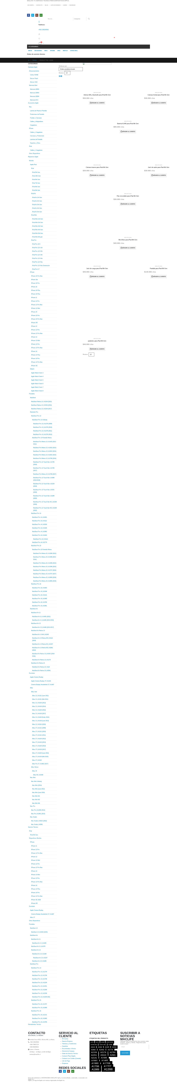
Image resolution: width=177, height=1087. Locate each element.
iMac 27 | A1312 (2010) (39, 731)
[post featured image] (97, 77)
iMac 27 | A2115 (37, 760)
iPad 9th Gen (36, 190)
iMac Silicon (34, 767)
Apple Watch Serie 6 (37, 383)
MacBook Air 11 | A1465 (39, 943)
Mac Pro (32, 806)
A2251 (94, 1055)
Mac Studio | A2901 (37, 824)
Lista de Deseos (56, 5)
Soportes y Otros (35, 143)
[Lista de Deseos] (39, 38)
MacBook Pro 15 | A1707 (39, 1004)
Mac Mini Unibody (36, 781)
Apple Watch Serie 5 (37, 380)
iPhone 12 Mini (35, 308)
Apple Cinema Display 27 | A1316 (41, 681)
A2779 (110, 1050)
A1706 (95, 1066)
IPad (30, 831)
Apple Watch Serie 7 (37, 387)
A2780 (113, 1052)
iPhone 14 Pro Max (37, 362)
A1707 (107, 1066)
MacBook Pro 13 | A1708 (39, 979)
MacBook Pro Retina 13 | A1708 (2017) (44, 474)
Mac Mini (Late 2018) (38, 792)
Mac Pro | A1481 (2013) (38, 813)
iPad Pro (33, 240)
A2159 (94, 1052)
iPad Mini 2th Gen (37, 222)
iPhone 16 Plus (35, 290)
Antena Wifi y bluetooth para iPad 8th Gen (97, 95)
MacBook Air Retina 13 (38, 630)
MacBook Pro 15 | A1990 (39, 1007)
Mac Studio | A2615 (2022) (39, 821)
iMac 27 (32, 917)
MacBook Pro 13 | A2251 (39, 986)
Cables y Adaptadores (36, 121)
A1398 (108, 1069)
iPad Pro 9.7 (36, 269)
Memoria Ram (33, 85)
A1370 (97, 1042)
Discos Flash (34, 78)
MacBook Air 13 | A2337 (40, 958)
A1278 (92, 1042)
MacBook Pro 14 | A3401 (39, 517)
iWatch (65, 50)
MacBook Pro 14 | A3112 (39, 521)
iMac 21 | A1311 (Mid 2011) (40, 699)
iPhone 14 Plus (35, 355)
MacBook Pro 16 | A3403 (39, 588)
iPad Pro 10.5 (36, 244)
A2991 (94, 1060)
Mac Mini (33, 777)
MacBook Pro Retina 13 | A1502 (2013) (44, 447)
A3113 (103, 1055)
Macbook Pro (34, 412)
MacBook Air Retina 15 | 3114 (41, 667)
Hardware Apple (32, 67)
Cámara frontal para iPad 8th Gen (159, 95)
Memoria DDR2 (34, 89)
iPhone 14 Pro (35, 358)
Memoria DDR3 (34, 93)
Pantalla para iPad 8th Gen (158, 268)
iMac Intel (34, 691)
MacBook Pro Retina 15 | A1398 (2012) (44, 553)
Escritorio (32, 673)
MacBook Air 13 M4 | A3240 (40, 634)
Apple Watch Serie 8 (37, 391)
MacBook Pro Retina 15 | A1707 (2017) (44, 574)
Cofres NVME (34, 75)
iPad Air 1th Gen (37, 197)
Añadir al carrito (98, 103)
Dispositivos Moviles (35, 838)
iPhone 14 (34, 351)
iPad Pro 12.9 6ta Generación (41, 265)
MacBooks (38, 50)
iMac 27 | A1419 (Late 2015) (40, 753)
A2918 (114, 1047)
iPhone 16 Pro (35, 283)
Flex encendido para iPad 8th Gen (128, 196)
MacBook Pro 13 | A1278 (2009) (42, 423)
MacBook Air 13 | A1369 (39, 954)
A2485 (104, 1058)
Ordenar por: (63, 66)
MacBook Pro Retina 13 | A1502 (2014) (44, 451)
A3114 (93, 1047)
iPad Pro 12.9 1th (37, 247)
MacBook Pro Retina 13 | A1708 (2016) (44, 458)
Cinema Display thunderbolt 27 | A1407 (42, 684)
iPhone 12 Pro (35, 330)
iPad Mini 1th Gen (37, 219)
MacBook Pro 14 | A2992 (39, 531)
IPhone (32, 842)
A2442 (101, 1050)
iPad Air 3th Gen (37, 204)
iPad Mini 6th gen (37, 237)
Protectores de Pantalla (37, 114)
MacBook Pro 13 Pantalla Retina (42, 437)
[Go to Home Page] (28, 60)
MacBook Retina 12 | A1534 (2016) (41, 405)
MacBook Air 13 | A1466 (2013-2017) (43, 627)
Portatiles (32, 394)
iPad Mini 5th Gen (37, 233)
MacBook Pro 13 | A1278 (39, 972)
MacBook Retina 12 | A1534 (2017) (41, 408)
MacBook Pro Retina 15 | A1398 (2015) (44, 566)
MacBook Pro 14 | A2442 (39, 535)
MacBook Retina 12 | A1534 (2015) (41, 401)
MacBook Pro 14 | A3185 (39, 528)
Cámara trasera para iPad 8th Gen (97, 167)
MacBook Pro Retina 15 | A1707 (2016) (44, 570)
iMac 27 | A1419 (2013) (39, 742)
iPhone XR (34, 322)
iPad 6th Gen (36, 179)
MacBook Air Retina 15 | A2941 (41, 670)
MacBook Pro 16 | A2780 (39, 602)
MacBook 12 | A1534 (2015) (39, 932)
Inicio (30, 50)
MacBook (33, 397)
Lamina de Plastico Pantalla (38, 110)
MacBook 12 (34, 928)
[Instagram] (36, 15)
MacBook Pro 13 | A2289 (39, 989)
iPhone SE (34, 365)
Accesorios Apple (33, 103)
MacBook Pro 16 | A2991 (39, 606)
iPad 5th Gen (36, 172)
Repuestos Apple (33, 156)
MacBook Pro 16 (36, 584)
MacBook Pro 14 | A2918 (39, 524)
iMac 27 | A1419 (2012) (39, 738)
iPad (58, 50)
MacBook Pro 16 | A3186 (39, 591)
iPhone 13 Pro (35, 344)
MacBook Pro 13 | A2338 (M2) (41, 997)
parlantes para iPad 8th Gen (97, 341)
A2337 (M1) (102, 1044)
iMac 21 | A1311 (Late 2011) (40, 695)
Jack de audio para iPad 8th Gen (158, 167)
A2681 (113, 1055)
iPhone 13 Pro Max (37, 347)
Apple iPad (33, 164)
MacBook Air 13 (36, 623)
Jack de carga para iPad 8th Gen (97, 268)
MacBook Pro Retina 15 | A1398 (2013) (44, 563)
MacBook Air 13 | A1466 (39, 961)
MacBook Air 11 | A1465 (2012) (41, 616)
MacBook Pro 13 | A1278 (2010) (42, 427)
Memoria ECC (34, 100)
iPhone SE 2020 (36, 900)
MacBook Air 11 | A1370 (38, 946)
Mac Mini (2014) (37, 785)
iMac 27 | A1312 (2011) (39, 735)
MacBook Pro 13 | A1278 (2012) (42, 434)
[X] (32, 15)
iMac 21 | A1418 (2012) (39, 703)
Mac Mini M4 (36, 803)
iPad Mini (34, 215)
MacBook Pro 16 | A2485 (39, 598)
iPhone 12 (34, 326)
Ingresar (72, 5)
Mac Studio (33, 817)
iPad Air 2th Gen (37, 201)
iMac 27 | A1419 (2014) (39, 746)
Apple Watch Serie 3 (37, 373)
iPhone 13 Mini (35, 340)
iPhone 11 (34, 297)
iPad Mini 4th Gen (37, 229)
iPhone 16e (34, 279)
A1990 (94, 1063)
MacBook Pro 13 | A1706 (39, 975)
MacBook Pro (34, 964)
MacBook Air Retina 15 (38, 663)
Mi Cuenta (31, 5)
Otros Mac (74, 50)
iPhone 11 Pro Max (36, 304)
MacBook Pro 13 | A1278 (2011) (42, 431)
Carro (65, 5)
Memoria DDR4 (34, 96)
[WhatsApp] (41, 15)
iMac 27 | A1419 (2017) (39, 749)
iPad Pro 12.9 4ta (37, 258)
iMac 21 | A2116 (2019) (39, 724)
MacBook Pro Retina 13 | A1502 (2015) (44, 455)
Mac (30, 107)
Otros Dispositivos (34, 153)
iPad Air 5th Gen (37, 212)
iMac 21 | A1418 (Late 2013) (40, 720)
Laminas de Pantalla (36, 139)
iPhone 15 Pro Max (37, 319)
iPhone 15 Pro (35, 315)
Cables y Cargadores (36, 132)
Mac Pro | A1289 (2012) (38, 810)
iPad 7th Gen (36, 183)
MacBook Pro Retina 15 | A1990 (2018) (44, 577)
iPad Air (33, 193)
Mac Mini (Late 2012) (38, 789)
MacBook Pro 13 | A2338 (39, 993)
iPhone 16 (34, 287)
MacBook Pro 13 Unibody (39, 420)
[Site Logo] (32, 25)
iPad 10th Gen (36, 176)
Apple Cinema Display (36, 677)
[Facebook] (28, 15)
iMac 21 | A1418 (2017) (39, 713)
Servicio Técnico (33, 827)
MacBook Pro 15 (36, 545)
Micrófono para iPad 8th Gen (128, 240)
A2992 (93, 1050)
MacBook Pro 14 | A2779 (39, 542)
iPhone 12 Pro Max (37, 333)
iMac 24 (34, 771)
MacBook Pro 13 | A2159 (39, 982)
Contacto (39, 5)
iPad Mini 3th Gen (37, 226)
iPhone (52, 50)
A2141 (94, 1058)
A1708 (106, 1063)
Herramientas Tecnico (34, 1024)
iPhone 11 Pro (35, 301)
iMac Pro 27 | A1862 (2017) (40, 764)
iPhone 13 (34, 337)
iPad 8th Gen (97, 92)
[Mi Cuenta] (39, 34)
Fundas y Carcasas (36, 118)
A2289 (102, 1042)
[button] (60, 76)
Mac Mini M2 (36, 799)
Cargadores (33, 125)
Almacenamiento (34, 71)
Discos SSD (33, 82)
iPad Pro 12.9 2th (37, 251)
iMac (46, 50)
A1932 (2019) (109, 1042)
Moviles (31, 160)
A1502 (100, 1047)
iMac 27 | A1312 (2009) (39, 728)
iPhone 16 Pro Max (37, 276)
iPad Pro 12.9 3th (37, 255)
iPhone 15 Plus (35, 294)
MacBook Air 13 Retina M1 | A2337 (42, 644)
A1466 (110, 1044)
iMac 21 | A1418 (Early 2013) (40, 717)
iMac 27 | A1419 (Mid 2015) (40, 756)
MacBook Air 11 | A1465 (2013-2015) (43, 620)
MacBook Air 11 (35, 612)
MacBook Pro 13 (36, 416)
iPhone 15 (34, 312)
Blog (46, 5)
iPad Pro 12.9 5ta (37, 262)
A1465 (105, 1060)
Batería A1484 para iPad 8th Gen (127, 123)
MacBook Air (34, 608)
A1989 (95, 1069)
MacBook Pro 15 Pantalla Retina (42, 549)
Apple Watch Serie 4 (37, 376)
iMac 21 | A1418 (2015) (39, 710)
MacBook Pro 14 (36, 513)
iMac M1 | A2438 (38, 775)
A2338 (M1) (94, 1044)
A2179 (103, 1052)
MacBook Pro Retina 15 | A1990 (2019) (44, 581)
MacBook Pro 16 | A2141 (39, 595)
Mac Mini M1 (36, 796)
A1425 (107, 1047)
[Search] (89, 19)
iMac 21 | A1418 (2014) (39, 706)
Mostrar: (61, 73)
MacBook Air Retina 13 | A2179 (41, 660)
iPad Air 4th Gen (37, 208)
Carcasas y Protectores (37, 136)
